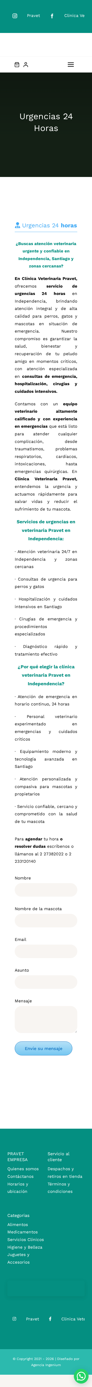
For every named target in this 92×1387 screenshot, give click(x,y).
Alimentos (17, 1224)
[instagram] (15, 16)
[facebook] (52, 16)
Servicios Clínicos (25, 1239)
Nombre (23, 878)
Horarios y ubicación (17, 1188)
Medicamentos (22, 1231)
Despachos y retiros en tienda (65, 1172)
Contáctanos (20, 1176)
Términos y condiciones (60, 1188)
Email (20, 939)
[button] (81, 1376)
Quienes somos (23, 1168)
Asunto (22, 970)
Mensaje (23, 1000)
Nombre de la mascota (38, 908)
